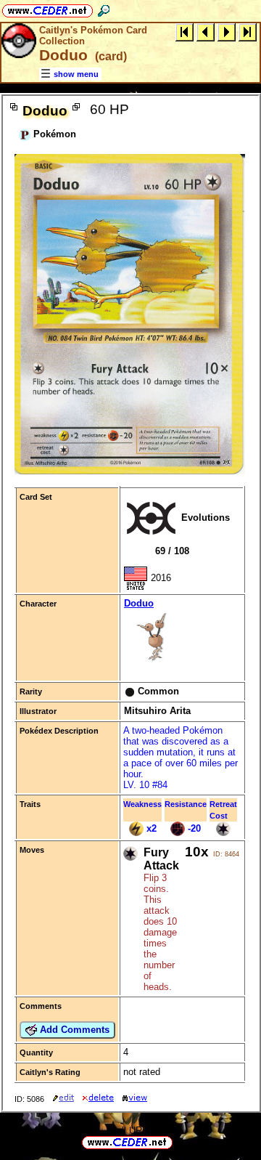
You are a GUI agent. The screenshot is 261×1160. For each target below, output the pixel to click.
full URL (130, 1130)
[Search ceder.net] (103, 8)
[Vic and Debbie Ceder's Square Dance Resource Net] (47, 8)
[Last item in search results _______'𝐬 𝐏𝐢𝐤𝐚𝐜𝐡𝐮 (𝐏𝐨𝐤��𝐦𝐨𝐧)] (248, 31)
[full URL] (178, 1141)
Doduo (139, 603)
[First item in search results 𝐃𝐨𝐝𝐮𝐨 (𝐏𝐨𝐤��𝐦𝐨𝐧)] (184, 31)
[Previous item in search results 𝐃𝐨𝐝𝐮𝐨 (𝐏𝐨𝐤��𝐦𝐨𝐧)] (205, 31)
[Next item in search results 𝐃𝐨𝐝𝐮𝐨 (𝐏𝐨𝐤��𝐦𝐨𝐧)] (227, 31)
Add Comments (73, 1029)
